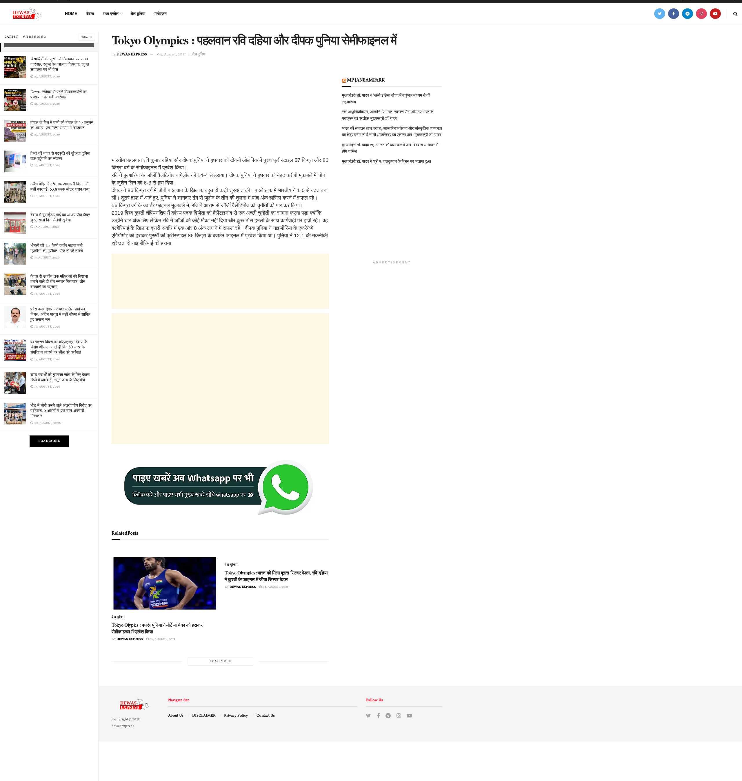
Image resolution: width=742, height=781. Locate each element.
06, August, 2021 (162, 639)
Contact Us (266, 715)
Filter (85, 37)
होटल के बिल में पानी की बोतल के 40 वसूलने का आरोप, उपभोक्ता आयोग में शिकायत (61, 125)
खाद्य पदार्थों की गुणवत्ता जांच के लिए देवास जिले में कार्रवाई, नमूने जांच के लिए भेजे (60, 377)
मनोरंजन (160, 13)
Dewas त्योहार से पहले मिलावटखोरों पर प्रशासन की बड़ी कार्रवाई (58, 94)
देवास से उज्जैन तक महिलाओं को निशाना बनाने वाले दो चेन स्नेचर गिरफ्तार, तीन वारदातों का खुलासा (59, 281)
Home (71, 13)
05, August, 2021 (275, 587)
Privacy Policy (236, 715)
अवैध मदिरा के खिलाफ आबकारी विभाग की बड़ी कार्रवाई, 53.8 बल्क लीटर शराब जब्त (60, 186)
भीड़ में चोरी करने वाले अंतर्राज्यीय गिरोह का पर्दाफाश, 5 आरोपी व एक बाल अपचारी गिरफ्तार (61, 410)
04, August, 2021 (171, 54)
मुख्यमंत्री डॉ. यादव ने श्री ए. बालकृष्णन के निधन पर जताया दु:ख (386, 161)
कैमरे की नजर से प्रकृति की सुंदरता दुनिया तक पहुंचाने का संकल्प (60, 155)
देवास (90, 13)
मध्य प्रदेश (111, 13)
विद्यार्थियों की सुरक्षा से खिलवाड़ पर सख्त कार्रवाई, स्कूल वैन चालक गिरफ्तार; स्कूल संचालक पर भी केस (59, 64)
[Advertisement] (220, 115)
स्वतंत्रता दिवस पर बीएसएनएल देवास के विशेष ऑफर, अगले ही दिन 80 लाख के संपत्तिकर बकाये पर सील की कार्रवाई (58, 347)
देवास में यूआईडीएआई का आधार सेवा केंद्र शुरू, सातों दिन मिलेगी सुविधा (60, 217)
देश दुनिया (138, 13)
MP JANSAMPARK (366, 80)
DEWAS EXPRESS (132, 54)
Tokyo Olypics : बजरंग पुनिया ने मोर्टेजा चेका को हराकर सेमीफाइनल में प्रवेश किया (157, 627)
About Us (175, 715)
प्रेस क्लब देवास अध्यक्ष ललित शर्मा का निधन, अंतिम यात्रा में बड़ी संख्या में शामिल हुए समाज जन (60, 314)
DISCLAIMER (204, 715)
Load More (49, 441)
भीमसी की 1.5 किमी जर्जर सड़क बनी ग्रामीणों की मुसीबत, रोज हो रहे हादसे (56, 248)
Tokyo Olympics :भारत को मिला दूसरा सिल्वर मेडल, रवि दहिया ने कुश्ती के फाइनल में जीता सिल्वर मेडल (276, 575)
